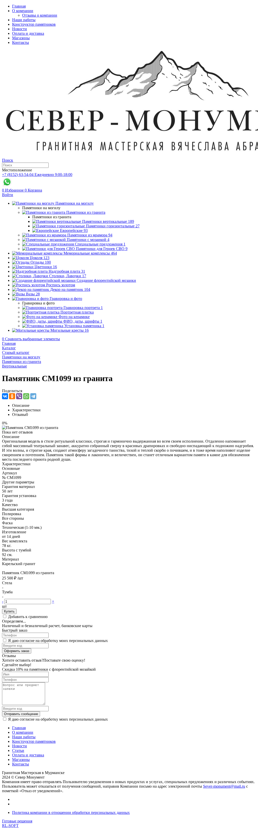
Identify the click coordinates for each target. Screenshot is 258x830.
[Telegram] (33, 396)
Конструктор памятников (34, 24)
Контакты (20, 42)
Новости (19, 29)
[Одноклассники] (12, 396)
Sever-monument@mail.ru (224, 786)
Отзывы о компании (39, 15)
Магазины (21, 38)
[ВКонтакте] (5, 396)
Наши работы (24, 20)
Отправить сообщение (21, 714)
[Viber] (19, 396)
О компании (22, 11)
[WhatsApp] (26, 396)
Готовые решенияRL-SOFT (17, 823)
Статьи (18, 750)
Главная (19, 6)
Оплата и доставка (28, 33)
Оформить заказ (16, 651)
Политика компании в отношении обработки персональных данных (71, 812)
